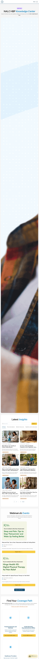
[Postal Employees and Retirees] (10, 624)
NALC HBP (19, 11)
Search (33, 423)
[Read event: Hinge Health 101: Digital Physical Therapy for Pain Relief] (18, 564)
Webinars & (19, 513)
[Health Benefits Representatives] (28, 624)
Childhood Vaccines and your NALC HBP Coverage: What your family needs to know (10, 494)
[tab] (11, 427)
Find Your (19, 600)
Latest (19, 419)
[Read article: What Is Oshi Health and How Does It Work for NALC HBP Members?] (10, 460)
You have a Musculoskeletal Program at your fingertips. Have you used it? (28, 447)
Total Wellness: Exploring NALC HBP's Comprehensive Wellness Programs (27, 470)
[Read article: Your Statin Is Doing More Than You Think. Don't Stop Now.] (28, 483)
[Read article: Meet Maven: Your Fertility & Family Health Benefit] (10, 436)
